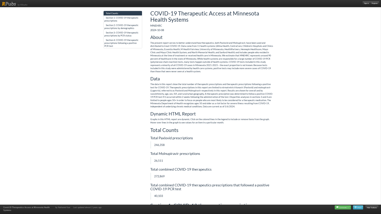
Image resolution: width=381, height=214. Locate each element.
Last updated (87, 207)
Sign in (366, 3)
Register (375, 3)
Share (359, 207)
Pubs (9, 4)
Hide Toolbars (372, 207)
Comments (344, 207)
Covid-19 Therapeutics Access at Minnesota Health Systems (26, 208)
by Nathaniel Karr (62, 207)
